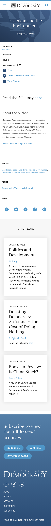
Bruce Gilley (15, 378)
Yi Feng (13, 261)
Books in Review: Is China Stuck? (25, 369)
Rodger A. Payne (25, 33)
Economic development (24, 170)
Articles (9, 501)
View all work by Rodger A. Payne (17, 144)
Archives (35, 448)
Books (7, 496)
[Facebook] (6, 484)
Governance (41, 170)
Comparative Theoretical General (17, 188)
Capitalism (7, 170)
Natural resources (22, 172)
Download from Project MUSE (21, 75)
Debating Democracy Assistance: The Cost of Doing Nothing (23, 322)
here (38, 98)
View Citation (13, 81)
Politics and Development (22, 252)
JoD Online (10, 506)
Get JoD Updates (17, 456)
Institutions (7, 172)
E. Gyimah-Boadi (18, 338)
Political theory (38, 172)
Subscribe (13, 448)
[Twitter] (13, 484)
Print (9, 70)
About (7, 492)
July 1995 (6, 49)
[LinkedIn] (21, 484)
